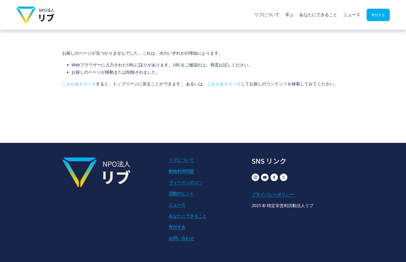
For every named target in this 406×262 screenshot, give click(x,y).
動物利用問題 (181, 171)
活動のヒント (181, 193)
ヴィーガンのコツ (186, 182)
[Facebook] (274, 177)
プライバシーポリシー (273, 194)
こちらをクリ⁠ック (79, 84)
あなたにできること (318, 14)
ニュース (351, 14)
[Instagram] (255, 177)
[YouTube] (265, 177)
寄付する (378, 14)
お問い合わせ (181, 238)
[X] (283, 177)
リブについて (267, 14)
